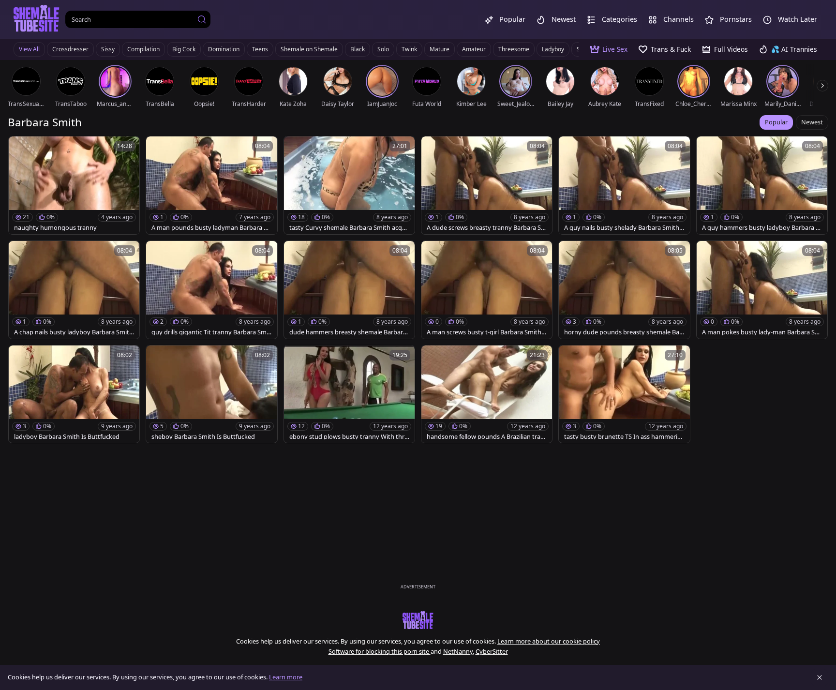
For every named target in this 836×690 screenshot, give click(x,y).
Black (357, 49)
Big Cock (183, 49)
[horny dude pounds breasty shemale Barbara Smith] (624, 290)
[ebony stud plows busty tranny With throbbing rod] (349, 394)
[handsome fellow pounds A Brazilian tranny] (486, 394)
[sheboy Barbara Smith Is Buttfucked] (211, 394)
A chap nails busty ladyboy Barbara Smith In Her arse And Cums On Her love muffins (73, 332)
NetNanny (458, 651)
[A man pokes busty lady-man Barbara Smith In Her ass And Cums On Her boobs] (762, 290)
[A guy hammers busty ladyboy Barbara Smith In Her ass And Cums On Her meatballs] (762, 185)
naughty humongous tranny (55, 228)
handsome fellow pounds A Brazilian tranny (485, 437)
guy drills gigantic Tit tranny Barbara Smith (210, 332)
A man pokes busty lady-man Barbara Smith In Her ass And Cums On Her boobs (762, 332)
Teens (260, 49)
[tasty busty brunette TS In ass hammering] (624, 394)
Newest (812, 122)
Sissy (108, 49)
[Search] (202, 19)
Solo (383, 49)
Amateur (474, 49)
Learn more (285, 677)
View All (29, 49)
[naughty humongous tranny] (74, 185)
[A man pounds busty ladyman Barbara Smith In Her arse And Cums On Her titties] (211, 185)
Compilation (143, 49)
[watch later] (20, 148)
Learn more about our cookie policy (548, 641)
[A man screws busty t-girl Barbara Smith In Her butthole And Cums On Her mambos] (486, 290)
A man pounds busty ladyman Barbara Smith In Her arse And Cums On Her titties (209, 228)
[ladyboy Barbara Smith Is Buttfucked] (74, 394)
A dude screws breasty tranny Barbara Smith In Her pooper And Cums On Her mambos (487, 228)
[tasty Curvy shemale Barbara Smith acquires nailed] (349, 185)
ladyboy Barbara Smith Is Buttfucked (66, 437)
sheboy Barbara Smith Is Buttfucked (203, 437)
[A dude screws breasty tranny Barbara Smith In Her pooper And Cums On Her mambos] (486, 185)
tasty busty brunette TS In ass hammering (622, 437)
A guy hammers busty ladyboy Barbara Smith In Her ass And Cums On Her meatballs (761, 228)
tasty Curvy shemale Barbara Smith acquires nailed (348, 228)
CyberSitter (492, 651)
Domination (223, 49)
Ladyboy (553, 49)
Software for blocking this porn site (379, 651)
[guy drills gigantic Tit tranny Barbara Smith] (211, 290)
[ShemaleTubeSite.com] (37, 19)
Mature (439, 49)
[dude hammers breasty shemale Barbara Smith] (349, 290)
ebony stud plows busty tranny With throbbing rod (348, 437)
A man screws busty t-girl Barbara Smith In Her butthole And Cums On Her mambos (486, 332)
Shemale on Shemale (309, 49)
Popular (776, 122)
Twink (409, 49)
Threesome (513, 49)
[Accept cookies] (819, 677)
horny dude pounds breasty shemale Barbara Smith (623, 332)
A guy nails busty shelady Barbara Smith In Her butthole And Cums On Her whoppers (624, 228)
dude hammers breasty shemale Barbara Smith (347, 332)
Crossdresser (70, 49)
